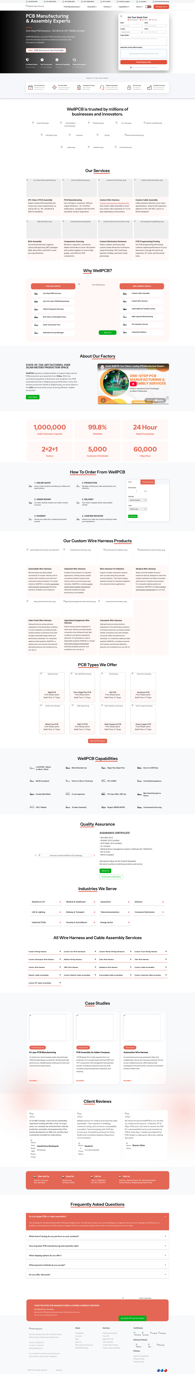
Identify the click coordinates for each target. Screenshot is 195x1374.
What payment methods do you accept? (47, 1265)
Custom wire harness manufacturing (114, 203)
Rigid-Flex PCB (108, 1339)
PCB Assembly (108, 1342)
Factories (78, 1336)
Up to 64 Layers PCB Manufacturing (56, 301)
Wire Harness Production (84, 1345)
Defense (138, 902)
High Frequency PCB (112, 724)
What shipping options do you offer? (45, 1255)
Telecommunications (109, 912)
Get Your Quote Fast (137, 17)
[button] (35, 855)
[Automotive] (129, 902)
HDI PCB (112, 692)
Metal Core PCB (51, 724)
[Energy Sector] (129, 922)
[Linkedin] (162, 1370)
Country (122, 29)
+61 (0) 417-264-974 (36, 1345)
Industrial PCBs (39, 922)
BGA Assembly (35, 241)
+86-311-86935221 (98, 1180)
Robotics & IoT (38, 902)
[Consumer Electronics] (163, 912)
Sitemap (59, 1370)
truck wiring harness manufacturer (76, 644)
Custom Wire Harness (110, 200)
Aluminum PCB (143, 692)
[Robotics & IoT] (60, 902)
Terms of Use (138, 1362)
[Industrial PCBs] (60, 922)
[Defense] (163, 902)
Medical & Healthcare (76, 902)
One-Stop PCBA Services (52, 293)
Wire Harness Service (142, 286)
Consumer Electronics (144, 912)
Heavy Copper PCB (143, 724)
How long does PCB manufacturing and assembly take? (54, 1246)
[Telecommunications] (129, 912)
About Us (78, 1342)
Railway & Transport (75, 912)
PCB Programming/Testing (148, 241)
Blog (77, 1339)
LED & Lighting (38, 912)
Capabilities (79, 1333)
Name (122, 22)
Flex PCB (106, 1336)
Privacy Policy (138, 1359)
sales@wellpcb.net (79, 1180)
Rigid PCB (52, 692)
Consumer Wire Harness (111, 620)
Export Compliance (141, 1356)
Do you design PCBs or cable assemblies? (47, 1216)
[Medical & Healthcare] (94, 902)
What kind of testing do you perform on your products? (54, 1236)
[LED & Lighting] (60, 912)
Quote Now (132, 516)
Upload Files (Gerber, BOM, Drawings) (131, 47)
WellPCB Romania (81, 1348)
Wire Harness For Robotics (112, 569)
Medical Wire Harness (146, 569)
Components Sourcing (74, 241)
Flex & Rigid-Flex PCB (82, 692)
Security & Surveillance (76, 922)
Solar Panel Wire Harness (39, 620)
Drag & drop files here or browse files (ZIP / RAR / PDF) (143, 53)
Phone (146, 29)
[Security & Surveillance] (94, 922)
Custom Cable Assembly (147, 200)
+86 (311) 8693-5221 (36, 1343)
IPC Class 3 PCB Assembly (40, 200)
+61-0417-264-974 (98, 1182)
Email (146, 22)
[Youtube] (165, 1370)
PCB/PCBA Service (53, 286)
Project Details (124, 35)
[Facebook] (158, 1370)
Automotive (105, 902)
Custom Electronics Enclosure (113, 241)
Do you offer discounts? (39, 1274)
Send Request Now (143, 62)
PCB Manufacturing (73, 200)
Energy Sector (106, 922)
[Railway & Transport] (94, 912)
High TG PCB (82, 724)
